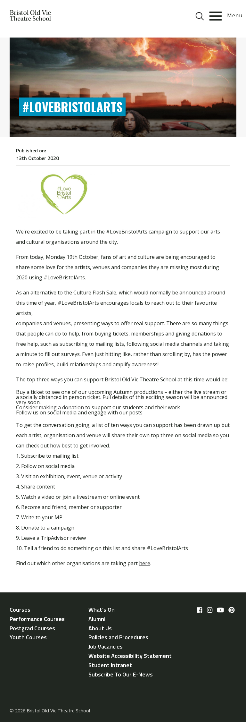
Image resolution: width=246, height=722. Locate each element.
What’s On (101, 609)
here (144, 563)
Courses (20, 609)
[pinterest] (231, 610)
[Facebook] (199, 610)
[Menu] (215, 16)
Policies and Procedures (118, 637)
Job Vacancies (105, 646)
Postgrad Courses (32, 628)
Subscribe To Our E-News (120, 674)
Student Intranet (110, 665)
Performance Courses (37, 619)
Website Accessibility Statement (130, 655)
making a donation (61, 407)
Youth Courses (28, 637)
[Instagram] (209, 610)
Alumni (96, 619)
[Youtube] (220, 610)
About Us (100, 628)
